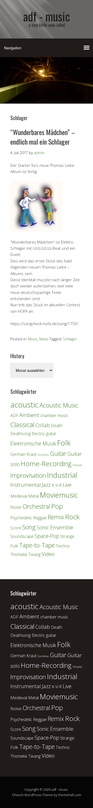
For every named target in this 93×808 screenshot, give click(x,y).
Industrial (62, 475)
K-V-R (57, 485)
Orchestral (36, 506)
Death (56, 425)
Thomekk (18, 554)
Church (18, 795)
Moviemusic (59, 495)
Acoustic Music (59, 405)
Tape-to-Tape (37, 545)
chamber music (54, 415)
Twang (34, 554)
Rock (72, 516)
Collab (42, 425)
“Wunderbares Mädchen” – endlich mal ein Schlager (42, 136)
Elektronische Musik (33, 443)
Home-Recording (46, 463)
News (43, 338)
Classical (22, 424)
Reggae (40, 518)
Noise (15, 507)
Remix (56, 517)
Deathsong (20, 433)
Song (29, 527)
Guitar (58, 453)
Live (67, 484)
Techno (63, 546)
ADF (14, 415)
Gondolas (43, 455)
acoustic (24, 404)
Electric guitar (44, 433)
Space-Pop (47, 535)
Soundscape (22, 536)
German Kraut (23, 454)
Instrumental (25, 484)
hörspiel (77, 465)
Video (48, 554)
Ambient (29, 415)
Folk (64, 443)
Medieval (18, 496)
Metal (33, 496)
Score (15, 528)
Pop (57, 506)
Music (32, 338)
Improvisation (28, 475)
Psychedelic (21, 518)
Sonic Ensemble (55, 527)
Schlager (70, 338)
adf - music (46, 16)
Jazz (46, 484)
